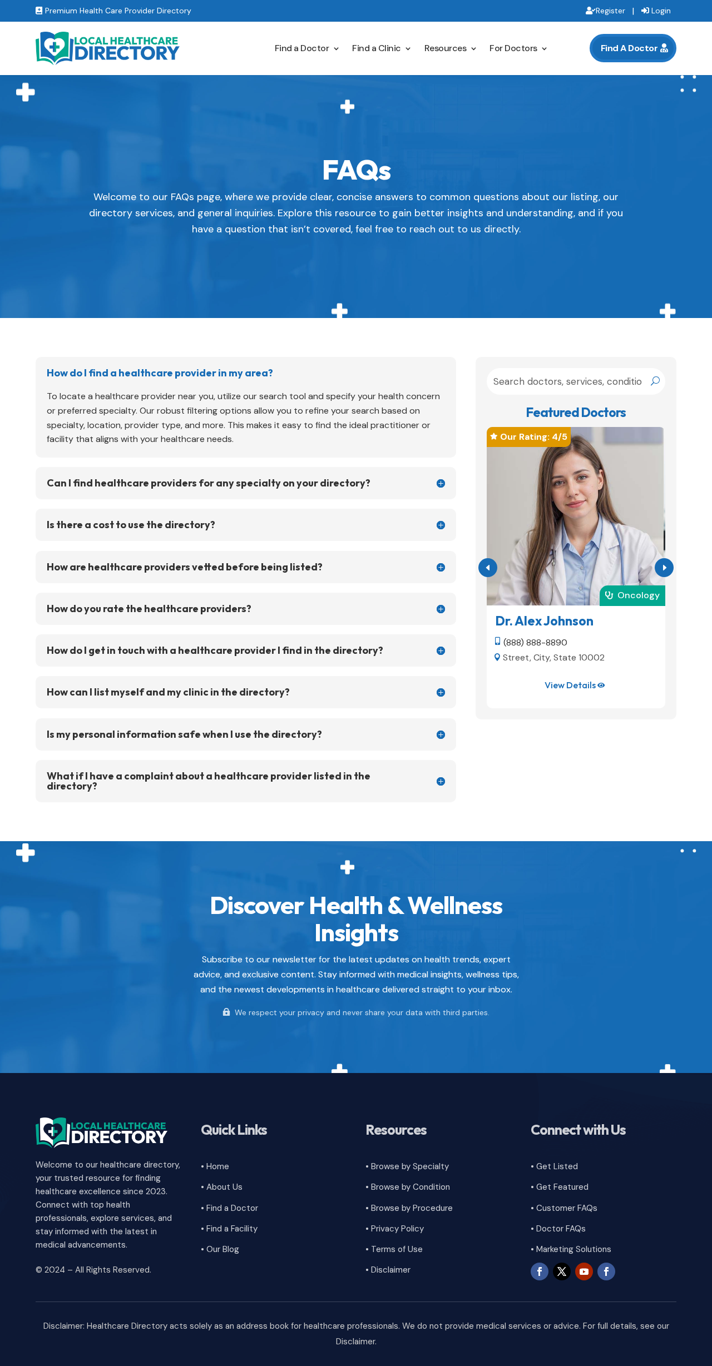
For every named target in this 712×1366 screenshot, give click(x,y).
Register (610, 11)
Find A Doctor (629, 48)
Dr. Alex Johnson (544, 621)
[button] (664, 567)
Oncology (638, 595)
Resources (445, 48)
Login (661, 11)
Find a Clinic (376, 48)
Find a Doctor (302, 48)
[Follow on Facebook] (539, 1271)
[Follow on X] (562, 1271)
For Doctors (513, 48)
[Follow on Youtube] (584, 1271)
